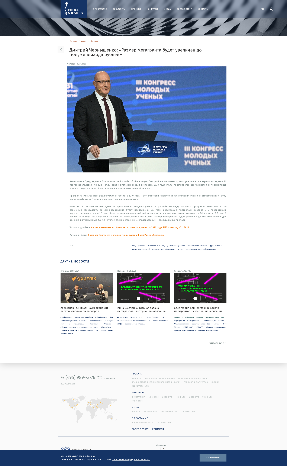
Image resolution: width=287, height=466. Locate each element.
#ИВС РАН (188, 327)
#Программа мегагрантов (173, 245)
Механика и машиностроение (193, 378)
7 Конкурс (180, 396)
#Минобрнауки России (157, 317)
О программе (100, 8)
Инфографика (138, 396)
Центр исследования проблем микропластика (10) (199, 317)
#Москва (107, 324)
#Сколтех (94, 324)
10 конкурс (137, 400)
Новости (94, 41)
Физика (215, 381)
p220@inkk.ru (68, 383)
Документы (119, 8)
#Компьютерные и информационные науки (79, 327)
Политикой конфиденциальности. (131, 459)
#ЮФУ (119, 324)
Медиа (167, 8)
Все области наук (140, 385)
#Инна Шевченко (160, 320)
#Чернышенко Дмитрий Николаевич (201, 249)
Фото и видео (150, 411)
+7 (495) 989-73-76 (78, 377)
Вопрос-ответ (184, 8)
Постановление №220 (142, 422)
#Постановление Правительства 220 (133, 320)
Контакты (203, 8)
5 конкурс (153, 396)
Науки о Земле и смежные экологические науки (156, 381)
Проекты (136, 8)
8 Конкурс (194, 396)
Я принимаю (213, 457)
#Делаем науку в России (135, 324)
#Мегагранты (154, 245)
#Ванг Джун (106, 327)
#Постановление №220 (197, 245)
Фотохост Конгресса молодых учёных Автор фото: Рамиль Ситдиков (126, 235)
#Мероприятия (138, 245)
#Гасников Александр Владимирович (77, 330)
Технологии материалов (196, 381)
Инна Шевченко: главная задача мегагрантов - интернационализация (141, 309)
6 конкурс (167, 396)
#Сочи (180, 249)
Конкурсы (152, 8)
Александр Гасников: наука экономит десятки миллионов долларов (84, 309)
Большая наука (188, 411)
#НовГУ (199, 327)
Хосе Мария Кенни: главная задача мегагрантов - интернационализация (198, 309)
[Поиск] (271, 9)
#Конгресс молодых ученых (163, 249)
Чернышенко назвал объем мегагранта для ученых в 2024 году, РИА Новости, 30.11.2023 (140, 227)
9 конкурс (207, 396)
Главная (73, 41)
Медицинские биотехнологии (160, 378)
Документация (164, 422)
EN (262, 9)
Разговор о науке (169, 411)
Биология (136, 378)
